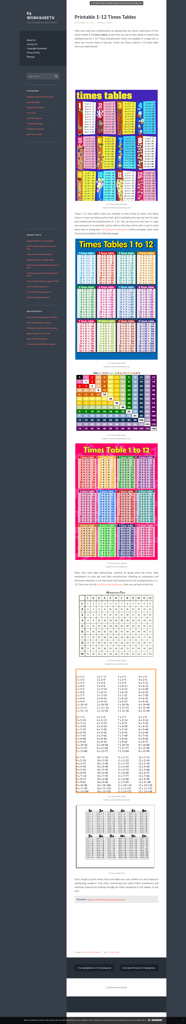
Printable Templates (35, 129)
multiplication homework (114, 229)
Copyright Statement (37, 48)
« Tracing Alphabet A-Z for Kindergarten (94, 968)
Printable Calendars (35, 123)
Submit (56, 76)
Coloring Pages (33, 102)
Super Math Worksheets (37, 339)
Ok (149, 1020)
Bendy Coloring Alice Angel (38, 297)
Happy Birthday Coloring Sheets (40, 241)
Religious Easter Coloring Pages (40, 260)
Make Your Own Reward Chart (39, 254)
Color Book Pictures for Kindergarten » (139, 968)
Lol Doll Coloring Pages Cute (39, 292)
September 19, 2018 (84, 23)
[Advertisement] (43, 186)
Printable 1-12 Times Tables (105, 17)
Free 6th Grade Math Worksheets (41, 344)
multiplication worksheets (110, 584)
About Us (31, 40)
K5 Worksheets (40, 15)
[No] (183, 1020)
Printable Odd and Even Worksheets (42, 328)
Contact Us (32, 44)
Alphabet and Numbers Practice (40, 97)
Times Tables (114, 952)
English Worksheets (35, 107)
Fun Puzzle (31, 113)
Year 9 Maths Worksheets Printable (42, 317)
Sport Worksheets (34, 134)
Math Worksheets (34, 118)
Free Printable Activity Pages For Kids (43, 281)
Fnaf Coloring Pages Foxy (38, 286)
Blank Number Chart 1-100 (38, 333)
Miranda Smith (104, 23)
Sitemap (30, 56)
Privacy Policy (33, 52)
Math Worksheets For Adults (39, 323)
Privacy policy (156, 1020)
